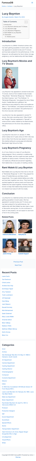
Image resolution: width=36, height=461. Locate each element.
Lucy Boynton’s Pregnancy (12, 30)
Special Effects (6, 423)
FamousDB (7, 2)
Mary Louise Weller (8, 316)
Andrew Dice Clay (7, 285)
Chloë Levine (6, 282)
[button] (25, 22)
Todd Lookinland (7, 295)
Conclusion (8, 34)
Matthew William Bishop (9, 329)
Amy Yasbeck (6, 292)
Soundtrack (5, 420)
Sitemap (18, 457)
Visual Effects (6, 440)
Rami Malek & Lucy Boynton (12, 32)
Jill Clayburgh (6, 298)
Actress (4, 352)
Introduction (7, 24)
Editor (4, 384)
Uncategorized (6, 437)
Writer (4, 443)
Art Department (7, 360)
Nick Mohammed (7, 310)
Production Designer (8, 411)
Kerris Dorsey (6, 332)
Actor (3, 349)
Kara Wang (5, 301)
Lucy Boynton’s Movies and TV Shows (15, 26)
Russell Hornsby (7, 307)
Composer (5, 375)
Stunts (4, 426)
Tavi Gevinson (6, 279)
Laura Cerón (6, 276)
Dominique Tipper (7, 289)
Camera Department (8, 363)
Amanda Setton (7, 320)
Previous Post (18, 262)
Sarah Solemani (7, 313)
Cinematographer (7, 372)
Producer (5, 408)
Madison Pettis (6, 326)
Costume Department (9, 378)
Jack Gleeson (6, 304)
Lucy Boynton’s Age (10, 28)
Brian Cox (5, 335)
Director (4, 381)
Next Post (18, 265)
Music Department (7, 400)
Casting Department (8, 366)
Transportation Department (10, 429)
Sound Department (8, 417)
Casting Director (7, 369)
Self (3, 414)
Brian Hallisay (6, 323)
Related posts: (11, 36)
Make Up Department (8, 397)
